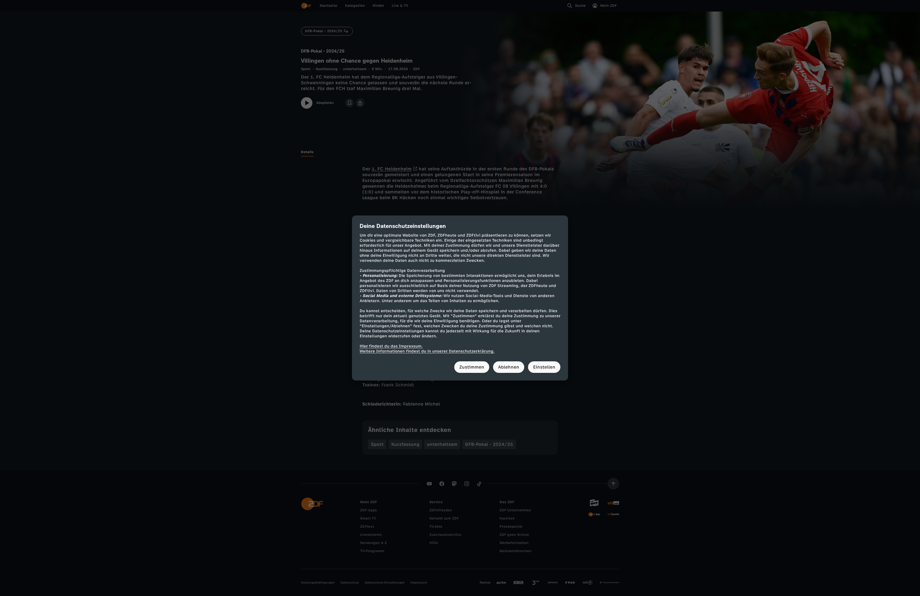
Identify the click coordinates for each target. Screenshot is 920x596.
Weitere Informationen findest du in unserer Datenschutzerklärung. (427, 351)
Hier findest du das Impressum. (391, 346)
